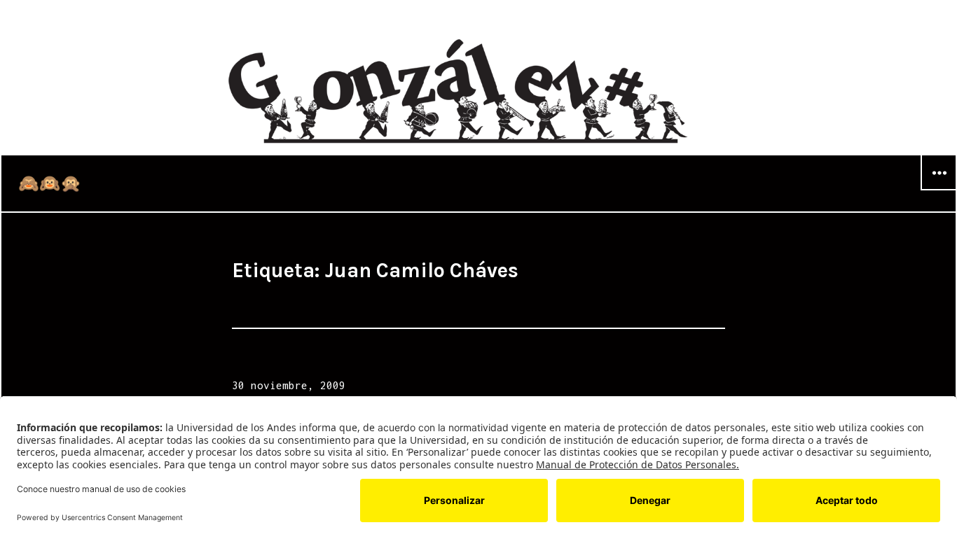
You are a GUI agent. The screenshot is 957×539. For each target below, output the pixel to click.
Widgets (939, 189)
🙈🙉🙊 (49, 183)
